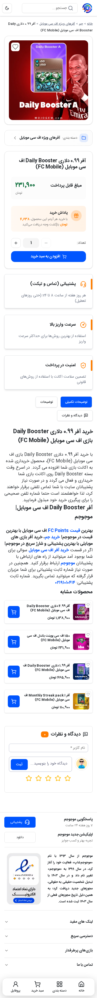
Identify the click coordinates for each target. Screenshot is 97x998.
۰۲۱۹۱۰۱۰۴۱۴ (65, 583)
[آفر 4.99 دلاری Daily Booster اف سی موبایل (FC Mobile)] (81, 612)
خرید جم (52, 537)
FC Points (58, 530)
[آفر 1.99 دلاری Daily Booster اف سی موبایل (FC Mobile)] (81, 671)
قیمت (74, 530)
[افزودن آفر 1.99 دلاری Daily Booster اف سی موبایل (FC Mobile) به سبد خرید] (14, 672)
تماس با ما (85, 965)
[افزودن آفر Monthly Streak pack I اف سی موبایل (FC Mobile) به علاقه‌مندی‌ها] (88, 694)
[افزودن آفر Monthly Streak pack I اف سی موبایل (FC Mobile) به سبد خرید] (14, 701)
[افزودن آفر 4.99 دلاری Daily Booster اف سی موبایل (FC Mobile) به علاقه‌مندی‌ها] (88, 605)
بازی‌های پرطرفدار (79, 950)
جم (81, 24)
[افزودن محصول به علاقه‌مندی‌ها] (15, 47)
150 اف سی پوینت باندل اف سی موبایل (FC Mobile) (48, 638)
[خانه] (87, 8)
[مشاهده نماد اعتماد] (23, 879)
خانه (90, 24)
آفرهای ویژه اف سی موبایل (57, 24)
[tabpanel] (48, 506)
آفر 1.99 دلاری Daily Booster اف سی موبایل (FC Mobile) (46, 668)
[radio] (29, 778)
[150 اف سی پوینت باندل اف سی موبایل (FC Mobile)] (81, 642)
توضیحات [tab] (46, 402)
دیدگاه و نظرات (72, 415)
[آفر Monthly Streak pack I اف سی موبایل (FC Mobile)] (81, 701)
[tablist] (64, 402)
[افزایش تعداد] (16, 243)
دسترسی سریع (82, 936)
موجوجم (68, 563)
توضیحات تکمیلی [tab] (76, 402)
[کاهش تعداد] (46, 243)
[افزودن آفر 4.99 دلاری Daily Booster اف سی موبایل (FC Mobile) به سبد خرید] (14, 612)
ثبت (19, 764)
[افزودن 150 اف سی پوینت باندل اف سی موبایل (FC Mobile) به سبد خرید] (14, 642)
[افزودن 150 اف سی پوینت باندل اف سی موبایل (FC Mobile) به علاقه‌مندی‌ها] (88, 634)
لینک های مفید (81, 922)
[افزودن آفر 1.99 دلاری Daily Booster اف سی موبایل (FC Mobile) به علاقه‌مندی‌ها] (88, 664)
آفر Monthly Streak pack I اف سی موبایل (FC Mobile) (47, 697)
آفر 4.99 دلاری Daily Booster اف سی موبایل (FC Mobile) (48, 608)
